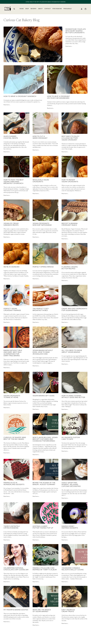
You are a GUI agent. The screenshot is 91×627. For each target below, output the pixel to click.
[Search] (14, 9)
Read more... (68, 46)
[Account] (82, 9)
